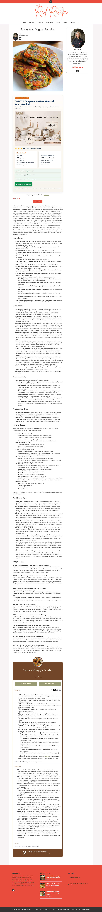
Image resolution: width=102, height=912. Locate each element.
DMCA (68, 909)
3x (59, 689)
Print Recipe (38, 202)
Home (24, 22)
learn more (46, 195)
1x (54, 689)
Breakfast (31, 22)
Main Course (49, 22)
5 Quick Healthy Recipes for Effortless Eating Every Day (53, 884)
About (65, 22)
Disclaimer (78, 909)
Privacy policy (48, 909)
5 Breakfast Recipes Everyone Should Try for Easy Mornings (53, 876)
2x (57, 689)
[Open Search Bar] (78, 22)
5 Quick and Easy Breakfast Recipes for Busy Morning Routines (52, 893)
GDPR (73, 909)
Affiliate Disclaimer (86, 909)
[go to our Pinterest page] (50, 1)
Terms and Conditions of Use (59, 909)
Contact (72, 22)
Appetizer (40, 22)
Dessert (58, 22)
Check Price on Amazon (23, 184)
